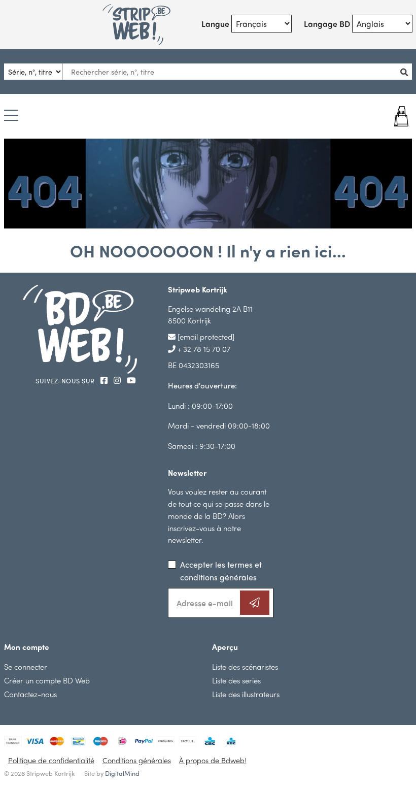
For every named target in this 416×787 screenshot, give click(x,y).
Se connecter (25, 666)
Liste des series (236, 680)
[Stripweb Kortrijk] (136, 24)
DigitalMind (122, 773)
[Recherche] (405, 71)
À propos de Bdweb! (213, 760)
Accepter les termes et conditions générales (221, 571)
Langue (215, 23)
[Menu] (11, 116)
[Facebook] (105, 380)
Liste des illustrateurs (246, 693)
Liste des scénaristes (245, 666)
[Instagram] (118, 380)
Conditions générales (136, 760)
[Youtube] (131, 380)
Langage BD (327, 23)
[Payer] (378, 116)
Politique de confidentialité (51, 760)
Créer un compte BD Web (47, 680)
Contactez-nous (30, 693)
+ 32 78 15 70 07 (203, 348)
